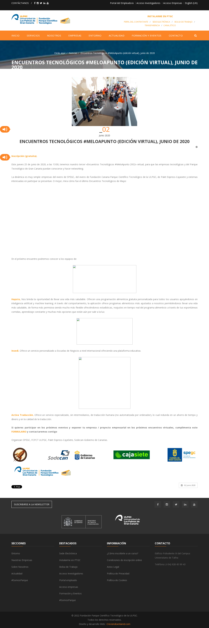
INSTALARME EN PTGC (160, 16)
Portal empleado (68, 580)
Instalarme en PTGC (69, 560)
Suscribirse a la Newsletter (31, 504)
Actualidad (16, 573)
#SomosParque (19, 580)
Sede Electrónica (161, 21)
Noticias (73, 53)
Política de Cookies (117, 580)
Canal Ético (169, 25)
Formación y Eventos (70, 593)
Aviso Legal (113, 566)
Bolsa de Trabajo (184, 21)
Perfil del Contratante (136, 21)
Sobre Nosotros (19, 566)
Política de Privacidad (118, 573)
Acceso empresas (68, 586)
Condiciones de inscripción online (124, 560)
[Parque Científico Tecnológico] (64, 19)
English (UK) (191, 3)
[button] (5, 129)
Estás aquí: (60, 53)
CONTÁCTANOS (20, 3)
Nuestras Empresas (21, 560)
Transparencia (152, 25)
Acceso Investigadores (148, 3)
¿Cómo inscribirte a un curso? (122, 553)
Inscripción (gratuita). (24, 156)
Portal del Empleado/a (122, 3)
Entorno (15, 553)
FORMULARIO (19, 431)
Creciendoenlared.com (118, 624)
